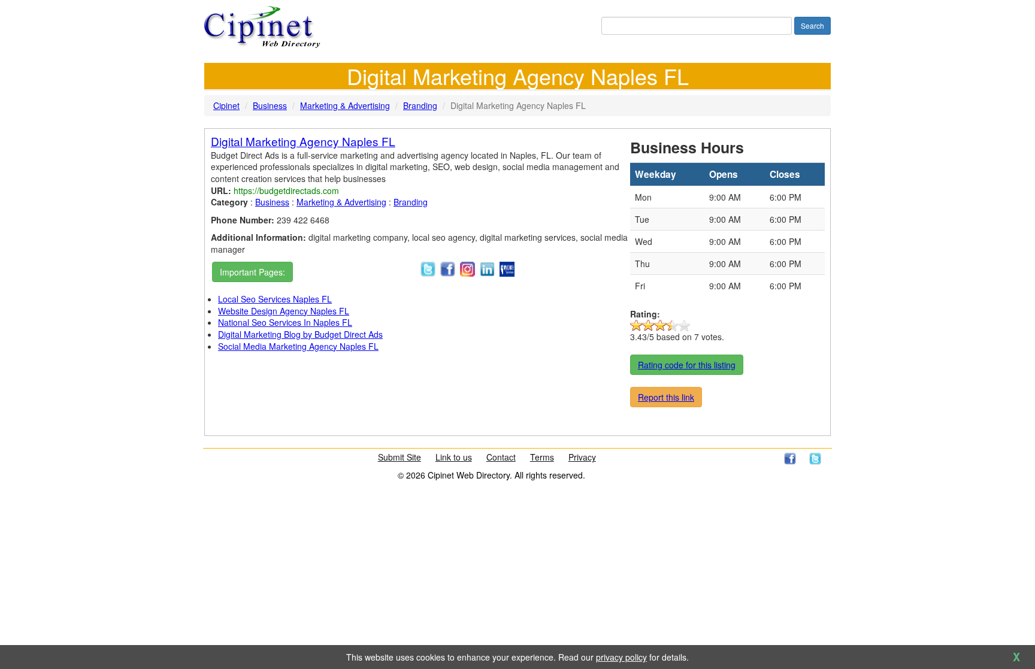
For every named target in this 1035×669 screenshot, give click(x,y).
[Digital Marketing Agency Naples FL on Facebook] (447, 268)
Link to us (453, 457)
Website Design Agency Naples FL (283, 311)
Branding (420, 105)
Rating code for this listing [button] (687, 365)
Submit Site (399, 457)
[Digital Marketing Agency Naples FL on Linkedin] (487, 268)
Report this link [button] (666, 397)
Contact (501, 457)
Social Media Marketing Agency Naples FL (298, 346)
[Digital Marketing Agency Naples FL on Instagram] (467, 268)
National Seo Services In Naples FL (285, 322)
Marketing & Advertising (345, 105)
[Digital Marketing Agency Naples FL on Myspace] (507, 268)
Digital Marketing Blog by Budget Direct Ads (300, 334)
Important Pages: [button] (252, 272)
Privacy (582, 457)
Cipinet (226, 105)
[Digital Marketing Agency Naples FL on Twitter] (427, 268)
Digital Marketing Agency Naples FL (303, 141)
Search (812, 25)
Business (270, 105)
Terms (542, 457)
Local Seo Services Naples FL (275, 299)
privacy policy (621, 657)
